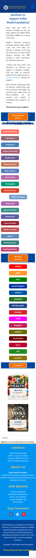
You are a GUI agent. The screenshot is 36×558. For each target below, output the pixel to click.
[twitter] (19, 514)
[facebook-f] (12, 514)
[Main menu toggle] (33, 6)
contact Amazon (13, 77)
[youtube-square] (24, 514)
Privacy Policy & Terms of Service (18, 550)
